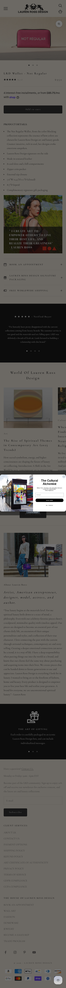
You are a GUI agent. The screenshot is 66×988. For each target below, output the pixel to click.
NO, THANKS (49, 505)
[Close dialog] (64, 476)
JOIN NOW (49, 500)
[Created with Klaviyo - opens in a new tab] (33, 512)
